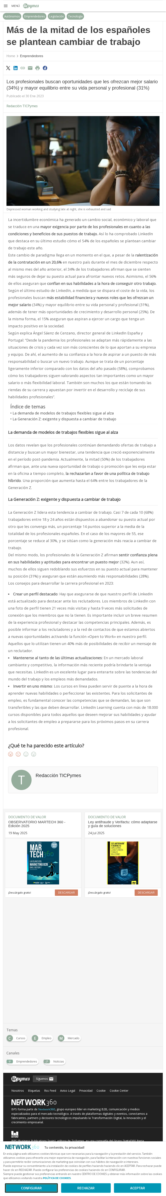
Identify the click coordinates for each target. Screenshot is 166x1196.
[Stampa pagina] (37, 68)
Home (10, 56)
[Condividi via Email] (30, 68)
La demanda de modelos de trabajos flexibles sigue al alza (63, 413)
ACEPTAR (137, 1188)
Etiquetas (34, 1090)
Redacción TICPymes (22, 106)
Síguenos (42, 1079)
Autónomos (12, 16)
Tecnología (75, 16)
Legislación (56, 16)
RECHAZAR (86, 1188)
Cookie (101, 1090)
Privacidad (86, 1090)
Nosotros (17, 1090)
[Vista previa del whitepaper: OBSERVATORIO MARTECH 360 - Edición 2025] (43, 862)
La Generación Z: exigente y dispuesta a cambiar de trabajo (64, 418)
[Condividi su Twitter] (8, 68)
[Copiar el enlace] (23, 68)
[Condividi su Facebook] (45, 68)
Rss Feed (50, 1090)
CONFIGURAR (31, 1188)
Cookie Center (119, 1090)
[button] (11, 6)
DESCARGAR (66, 892)
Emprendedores (34, 16)
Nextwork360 (46, 1109)
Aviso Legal (67, 1090)
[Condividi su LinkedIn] (15, 68)
